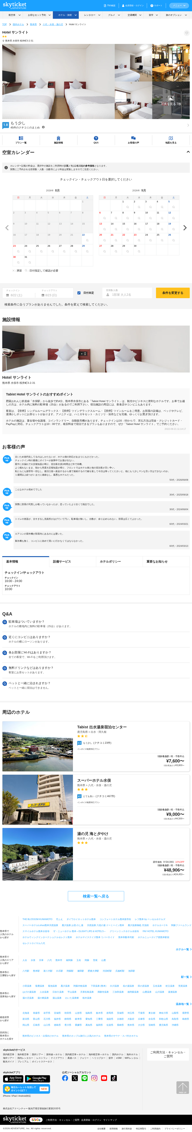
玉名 (78, 960)
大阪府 (131, 1019)
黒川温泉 (65, 986)
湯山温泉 (57, 998)
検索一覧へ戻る (96, 896)
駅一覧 (185, 976)
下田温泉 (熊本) (98, 986)
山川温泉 (159, 992)
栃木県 (99, 1013)
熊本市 (59, 960)
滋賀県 (109, 1019)
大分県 (141, 1025)
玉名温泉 (157, 986)
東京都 (151, 1013)
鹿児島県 (163, 1025)
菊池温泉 (52, 986)
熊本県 (33, 24)
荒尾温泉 (182, 986)
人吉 (24, 960)
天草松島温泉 (87, 992)
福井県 (57, 1019)
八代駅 (25, 971)
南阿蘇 (69, 960)
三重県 (99, 1019)
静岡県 (67, 1019)
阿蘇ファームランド (181, 925)
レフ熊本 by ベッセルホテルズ (150, 919)
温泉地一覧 (182, 1003)
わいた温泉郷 (72, 998)
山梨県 (175, 1013)
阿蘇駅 (70, 971)
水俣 (33, 960)
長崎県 (120, 1025)
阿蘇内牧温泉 (80, 986)
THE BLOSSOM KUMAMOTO (37, 919)
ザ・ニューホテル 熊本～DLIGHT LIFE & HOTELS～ (79, 931)
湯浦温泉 (172, 992)
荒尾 (95, 960)
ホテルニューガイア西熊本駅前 (153, 937)
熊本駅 (36, 971)
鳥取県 (175, 1019)
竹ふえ (59, 919)
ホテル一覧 (182, 949)
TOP (4, 24)
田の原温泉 (143, 986)
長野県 (185, 1013)
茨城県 (120, 1013)
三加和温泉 (118, 992)
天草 (41, 960)
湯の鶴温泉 (43, 998)
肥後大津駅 (93, 971)
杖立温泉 (170, 986)
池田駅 (131, 971)
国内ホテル (18, 24)
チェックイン (13, 290)
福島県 (89, 1013)
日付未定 (88, 292)
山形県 (78, 1013)
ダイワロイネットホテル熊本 (81, 919)
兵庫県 (141, 1019)
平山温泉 (72, 992)
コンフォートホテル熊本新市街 (115, 919)
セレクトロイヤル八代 (33, 943)
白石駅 (59, 971)
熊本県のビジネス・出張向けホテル (40, 1036)
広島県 (36, 1025)
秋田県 (67, 1013)
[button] (171, 100)
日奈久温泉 (58, 992)
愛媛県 (78, 1025)
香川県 (67, 1025)
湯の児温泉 (28, 998)
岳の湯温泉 (128, 986)
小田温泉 (27, 986)
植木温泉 (87, 998)
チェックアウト (49, 290)
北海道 (25, 1013)
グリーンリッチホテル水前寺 (124, 931)
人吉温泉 (44, 992)
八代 (49, 960)
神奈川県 (163, 1013)
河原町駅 (107, 971)
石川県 (47, 1019)
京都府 (120, 1019)
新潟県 (25, 1019)
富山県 (36, 1019)
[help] (43, 127)
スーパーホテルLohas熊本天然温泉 (40, 925)
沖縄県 (175, 1025)
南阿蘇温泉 (133, 992)
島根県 (185, 1019)
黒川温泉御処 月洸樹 (138, 925)
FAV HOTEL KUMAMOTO (155, 931)
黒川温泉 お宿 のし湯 (72, 925)
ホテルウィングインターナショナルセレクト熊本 (47, 937)
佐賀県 (109, 1025)
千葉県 (141, 1013)
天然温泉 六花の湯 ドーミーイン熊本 (105, 925)
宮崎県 (151, 1025)
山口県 (47, 1025)
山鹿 (103, 960)
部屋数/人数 (112, 290)
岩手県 (47, 1013)
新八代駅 (48, 971)
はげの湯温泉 (29, 992)
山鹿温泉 (147, 992)
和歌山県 (163, 1019)
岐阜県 (78, 1019)
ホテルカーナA (159, 925)
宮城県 (57, 1013)
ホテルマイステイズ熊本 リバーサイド (95, 937)
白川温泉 (114, 986)
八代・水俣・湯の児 (53, 24)
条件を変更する (172, 292)
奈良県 (151, 1019)
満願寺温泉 (103, 992)
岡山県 (25, 1025)
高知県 (89, 1025)
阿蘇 (87, 960)
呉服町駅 (120, 971)
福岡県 (99, 1025)
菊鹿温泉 (39, 986)
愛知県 (89, 1019)
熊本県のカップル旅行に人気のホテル (81, 1036)
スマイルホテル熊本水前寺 (36, 931)
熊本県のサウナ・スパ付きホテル (121, 1036)
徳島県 (57, 1025)
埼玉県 (131, 1013)
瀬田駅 (80, 971)
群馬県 (109, 1013)
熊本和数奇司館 (126, 937)
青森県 (36, 1013)
